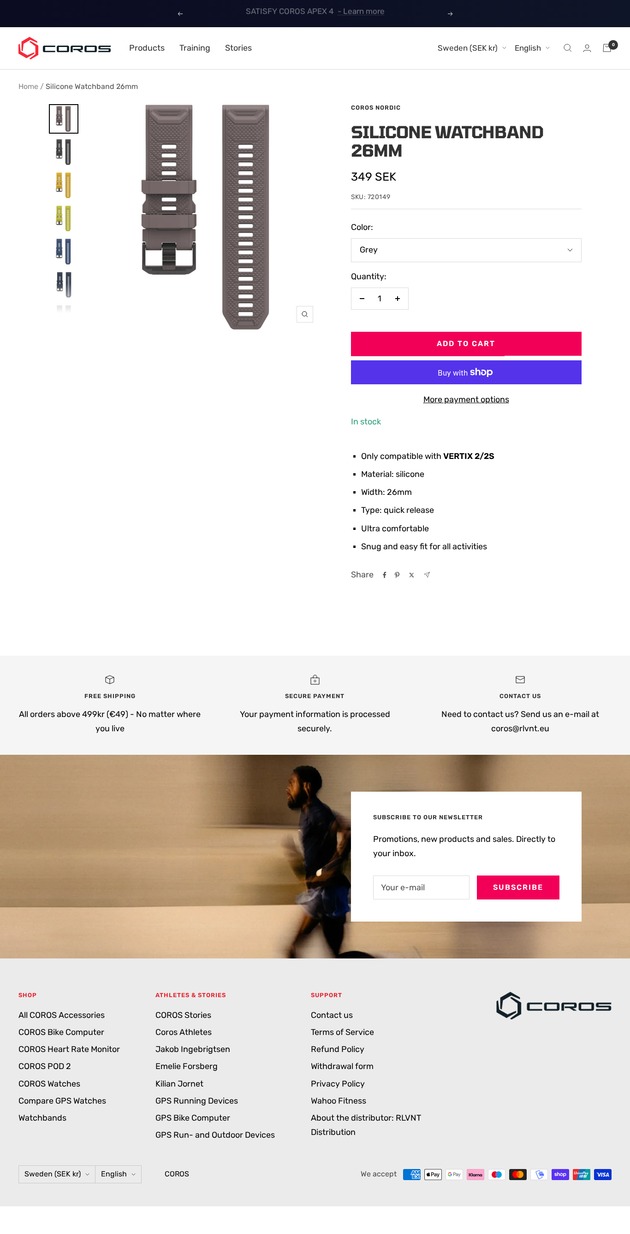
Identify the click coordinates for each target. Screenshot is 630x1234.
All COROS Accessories (61, 1015)
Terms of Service (342, 1032)
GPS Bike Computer (192, 1118)
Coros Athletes (183, 1032)
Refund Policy (337, 1049)
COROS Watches (49, 1084)
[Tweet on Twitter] (412, 575)
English (528, 48)
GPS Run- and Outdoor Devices (215, 1135)
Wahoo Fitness (338, 1101)
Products (147, 48)
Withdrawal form (342, 1066)
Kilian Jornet (179, 1084)
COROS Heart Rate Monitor (69, 1049)
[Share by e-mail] (427, 575)
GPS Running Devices (196, 1101)
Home (28, 86)
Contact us (332, 1015)
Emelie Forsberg (186, 1066)
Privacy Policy (338, 1084)
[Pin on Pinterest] (397, 575)
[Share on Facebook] (384, 575)
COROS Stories (183, 1015)
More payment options (466, 399)
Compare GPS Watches (62, 1101)
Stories (238, 48)
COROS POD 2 (44, 1066)
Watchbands (42, 1118)
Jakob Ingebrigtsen (192, 1049)
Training (194, 48)
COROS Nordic (376, 107)
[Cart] (607, 48)
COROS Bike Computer (61, 1032)
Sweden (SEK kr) (468, 48)
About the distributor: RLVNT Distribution (366, 1125)
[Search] (568, 48)
